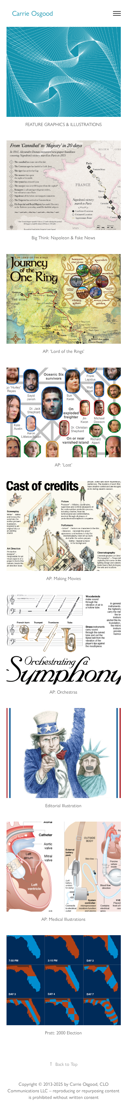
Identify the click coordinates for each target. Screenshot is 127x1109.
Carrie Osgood (32, 13)
